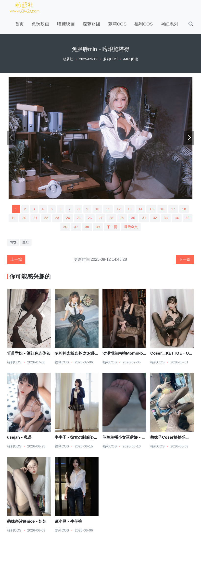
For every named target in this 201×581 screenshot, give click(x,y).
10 (97, 209)
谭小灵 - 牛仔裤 (68, 521)
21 (35, 218)
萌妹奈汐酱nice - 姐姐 (27, 521)
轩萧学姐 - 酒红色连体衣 (28, 353)
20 (24, 218)
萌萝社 (68, 59)
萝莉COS (117, 24)
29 (122, 218)
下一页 (112, 227)
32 (155, 218)
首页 (19, 24)
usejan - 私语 (19, 437)
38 (87, 227)
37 (76, 227)
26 (90, 218)
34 (177, 218)
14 (140, 209)
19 (13, 218)
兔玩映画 (40, 24)
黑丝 (25, 242)
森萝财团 (91, 24)
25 (79, 218)
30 (133, 218)
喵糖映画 (66, 24)
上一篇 (16, 259)
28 (111, 218)
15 (151, 209)
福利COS (143, 24)
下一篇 (185, 259)
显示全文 (131, 227)
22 (46, 218)
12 (119, 209)
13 (130, 209)
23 (57, 218)
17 (173, 209)
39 (98, 227)
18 (184, 209)
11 (108, 209)
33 (166, 218)
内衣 (13, 242)
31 (144, 218)
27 (100, 218)
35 (187, 218)
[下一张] (189, 138)
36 (65, 227)
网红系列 (169, 24)
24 (68, 218)
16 (162, 209)
